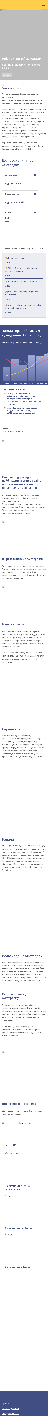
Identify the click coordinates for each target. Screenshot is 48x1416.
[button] (6, 1072)
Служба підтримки (10, 1408)
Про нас (5, 1403)
